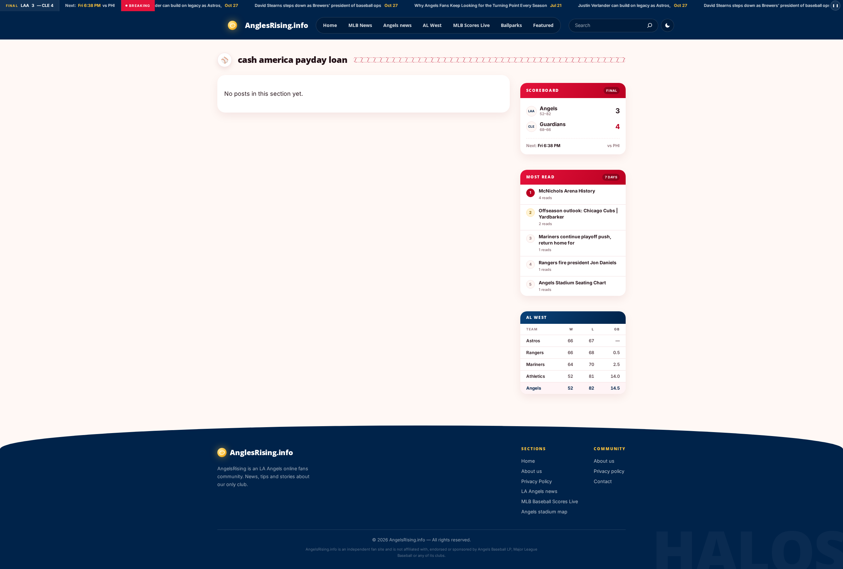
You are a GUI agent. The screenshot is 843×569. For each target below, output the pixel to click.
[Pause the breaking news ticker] (835, 6)
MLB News (360, 25)
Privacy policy (609, 471)
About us (531, 471)
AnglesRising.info (276, 25)
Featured (543, 25)
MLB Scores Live (471, 25)
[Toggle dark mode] (667, 25)
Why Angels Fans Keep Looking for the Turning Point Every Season (473, 5)
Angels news (397, 25)
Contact (603, 481)
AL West (432, 25)
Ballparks (511, 25)
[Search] (649, 25)
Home (330, 25)
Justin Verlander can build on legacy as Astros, (168, 5)
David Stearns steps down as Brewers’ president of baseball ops (311, 5)
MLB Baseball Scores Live (549, 501)
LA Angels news (539, 491)
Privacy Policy (536, 481)
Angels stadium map (544, 511)
